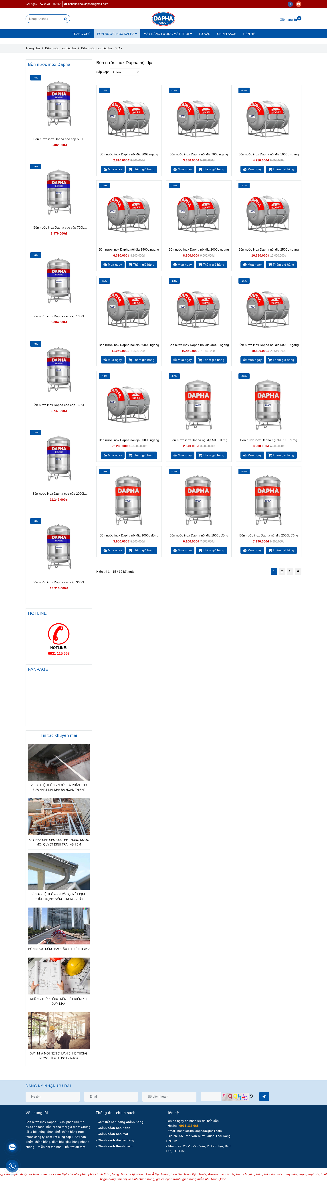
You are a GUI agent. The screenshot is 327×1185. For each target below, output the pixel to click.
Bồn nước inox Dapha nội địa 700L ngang (199, 154)
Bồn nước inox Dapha (60, 48)
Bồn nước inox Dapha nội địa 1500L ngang (129, 249)
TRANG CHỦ (81, 34)
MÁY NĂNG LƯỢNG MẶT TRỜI (167, 34)
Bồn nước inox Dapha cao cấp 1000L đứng (58, 316)
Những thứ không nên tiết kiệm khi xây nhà (58, 1001)
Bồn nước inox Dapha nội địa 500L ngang (129, 154)
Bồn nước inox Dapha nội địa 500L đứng (198, 440)
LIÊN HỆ (249, 34)
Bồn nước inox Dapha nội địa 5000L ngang (268, 345)
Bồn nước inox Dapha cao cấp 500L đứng (58, 139)
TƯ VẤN (204, 34)
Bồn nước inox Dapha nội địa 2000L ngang (199, 249)
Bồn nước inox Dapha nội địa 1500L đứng (199, 535)
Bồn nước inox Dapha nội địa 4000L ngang (199, 345)
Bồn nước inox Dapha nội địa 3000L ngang (129, 345)
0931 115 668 (52, 4)
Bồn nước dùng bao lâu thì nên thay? (58, 949)
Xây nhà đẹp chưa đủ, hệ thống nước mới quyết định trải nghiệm (58, 842)
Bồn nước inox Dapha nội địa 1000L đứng (129, 535)
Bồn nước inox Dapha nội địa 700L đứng (268, 440)
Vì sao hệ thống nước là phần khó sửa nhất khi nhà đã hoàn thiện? (59, 787)
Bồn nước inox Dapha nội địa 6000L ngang (129, 440)
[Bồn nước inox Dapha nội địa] (163, 19)
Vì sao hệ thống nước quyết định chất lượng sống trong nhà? (59, 897)
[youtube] (300, 4)
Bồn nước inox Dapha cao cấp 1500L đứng (58, 405)
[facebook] (292, 4)
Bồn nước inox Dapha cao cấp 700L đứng (58, 228)
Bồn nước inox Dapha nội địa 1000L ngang (268, 154)
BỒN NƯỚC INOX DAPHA (116, 34)
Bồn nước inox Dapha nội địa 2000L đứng (268, 535)
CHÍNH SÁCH (226, 34)
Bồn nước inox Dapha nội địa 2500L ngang (268, 249)
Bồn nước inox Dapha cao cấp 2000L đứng (58, 494)
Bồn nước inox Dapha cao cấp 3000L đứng (58, 582)
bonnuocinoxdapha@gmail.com (88, 4)
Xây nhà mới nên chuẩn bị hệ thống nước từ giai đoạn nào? (58, 1056)
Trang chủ (33, 48)
